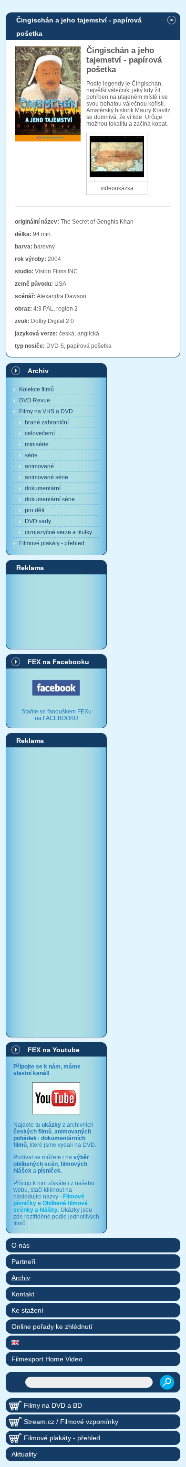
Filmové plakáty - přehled (51, 543)
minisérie (37, 444)
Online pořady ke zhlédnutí (52, 1326)
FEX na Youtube (54, 1050)
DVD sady (38, 521)
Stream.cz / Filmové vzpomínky (71, 1421)
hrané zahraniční (47, 422)
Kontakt (22, 1294)
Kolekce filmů (36, 389)
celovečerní (40, 433)
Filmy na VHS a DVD (46, 411)
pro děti (34, 510)
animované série (46, 477)
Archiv (38, 371)
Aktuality (24, 1454)
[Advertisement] (56, 611)
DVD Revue (34, 400)
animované (39, 466)
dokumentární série (50, 499)
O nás (20, 1245)
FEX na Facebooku (58, 662)
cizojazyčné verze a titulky (58, 532)
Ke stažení (27, 1310)
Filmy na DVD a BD (53, 1405)
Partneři (23, 1261)
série (31, 455)
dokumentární (43, 488)
